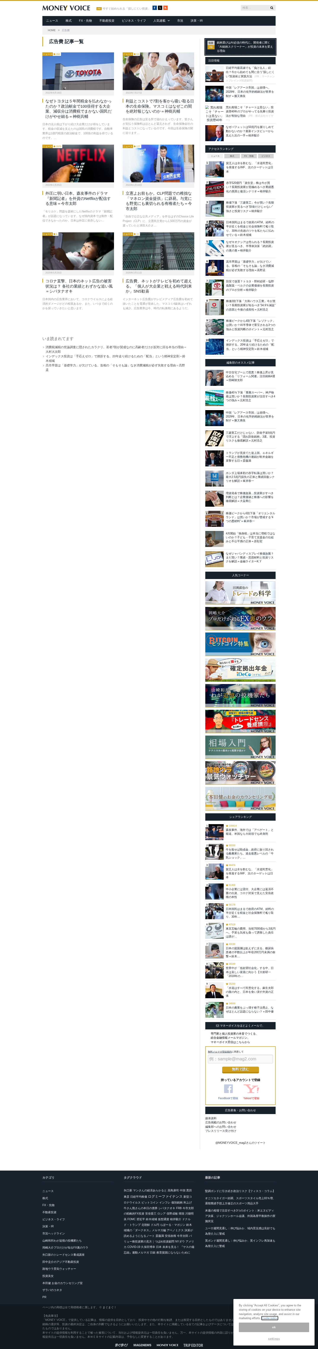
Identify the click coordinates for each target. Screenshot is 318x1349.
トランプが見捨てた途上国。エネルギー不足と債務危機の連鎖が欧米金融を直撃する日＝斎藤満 (250, 456)
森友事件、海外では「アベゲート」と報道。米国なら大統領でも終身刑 (250, 831)
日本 (159, 1247)
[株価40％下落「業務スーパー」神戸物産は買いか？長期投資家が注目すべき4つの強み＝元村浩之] (214, 398)
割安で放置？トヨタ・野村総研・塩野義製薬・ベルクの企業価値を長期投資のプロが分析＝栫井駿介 (250, 285)
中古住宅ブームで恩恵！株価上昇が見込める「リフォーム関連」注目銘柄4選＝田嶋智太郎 (250, 376)
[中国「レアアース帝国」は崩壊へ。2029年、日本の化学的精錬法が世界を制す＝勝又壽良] (214, 418)
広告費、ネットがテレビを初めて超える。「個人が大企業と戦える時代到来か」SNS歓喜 (159, 286)
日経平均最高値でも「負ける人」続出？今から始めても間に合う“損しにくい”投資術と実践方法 (250, 72)
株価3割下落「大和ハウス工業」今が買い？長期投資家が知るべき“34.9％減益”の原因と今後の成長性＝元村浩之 (250, 305)
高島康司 (173, 1190)
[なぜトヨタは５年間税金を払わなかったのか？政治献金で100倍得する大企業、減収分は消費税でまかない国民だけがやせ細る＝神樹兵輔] (78, 71)
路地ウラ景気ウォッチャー (59, 1268)
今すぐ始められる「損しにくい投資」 (127, 8)
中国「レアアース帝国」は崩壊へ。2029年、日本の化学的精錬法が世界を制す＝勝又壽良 (250, 92)
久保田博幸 (148, 1247)
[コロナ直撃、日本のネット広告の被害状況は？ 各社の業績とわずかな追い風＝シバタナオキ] (78, 251)
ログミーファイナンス (165, 1196)
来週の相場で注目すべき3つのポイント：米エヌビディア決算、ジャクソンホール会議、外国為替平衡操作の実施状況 (240, 1216)
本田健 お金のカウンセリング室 (62, 1283)
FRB (179, 1208)
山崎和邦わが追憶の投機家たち (62, 1240)
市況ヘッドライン (53, 1233)
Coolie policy (270, 1318)
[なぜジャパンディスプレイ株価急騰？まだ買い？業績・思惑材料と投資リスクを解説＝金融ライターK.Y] (214, 559)
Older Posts (114, 321)
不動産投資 (106, 20)
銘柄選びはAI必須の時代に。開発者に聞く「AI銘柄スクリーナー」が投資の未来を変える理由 (245, 46)
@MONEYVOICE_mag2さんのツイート (240, 1142)
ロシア (161, 1213)
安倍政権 (170, 1235)
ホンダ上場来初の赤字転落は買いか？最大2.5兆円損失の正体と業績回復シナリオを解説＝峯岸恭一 (250, 476)
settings (274, 1338)
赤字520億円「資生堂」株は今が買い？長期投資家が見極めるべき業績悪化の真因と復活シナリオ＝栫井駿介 (250, 187)
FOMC (131, 1219)
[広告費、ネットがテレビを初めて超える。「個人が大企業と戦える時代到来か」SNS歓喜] (158, 251)
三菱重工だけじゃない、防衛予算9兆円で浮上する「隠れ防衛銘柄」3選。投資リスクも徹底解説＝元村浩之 (250, 436)
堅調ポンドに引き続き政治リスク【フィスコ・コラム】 (240, 1191)
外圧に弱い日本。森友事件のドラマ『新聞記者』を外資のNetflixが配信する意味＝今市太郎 (78, 198)
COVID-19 (133, 1247)
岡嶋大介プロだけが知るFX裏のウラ (65, 1247)
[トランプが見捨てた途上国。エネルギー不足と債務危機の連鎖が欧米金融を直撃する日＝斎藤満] (214, 458)
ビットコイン (149, 1202)
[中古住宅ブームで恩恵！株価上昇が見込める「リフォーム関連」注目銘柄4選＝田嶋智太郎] (214, 378)
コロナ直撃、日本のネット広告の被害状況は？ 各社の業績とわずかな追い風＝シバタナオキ (79, 286)
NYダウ (180, 1241)
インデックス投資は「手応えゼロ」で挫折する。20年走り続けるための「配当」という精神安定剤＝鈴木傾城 (250, 345)
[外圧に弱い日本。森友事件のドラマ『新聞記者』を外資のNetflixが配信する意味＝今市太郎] (78, 163)
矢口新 (128, 1190)
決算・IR (197, 20)
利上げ (187, 1202)
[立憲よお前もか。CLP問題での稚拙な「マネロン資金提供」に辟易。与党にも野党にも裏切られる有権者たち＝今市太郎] (158, 163)
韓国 (181, 1213)
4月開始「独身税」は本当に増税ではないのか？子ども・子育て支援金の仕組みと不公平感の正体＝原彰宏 (250, 537)
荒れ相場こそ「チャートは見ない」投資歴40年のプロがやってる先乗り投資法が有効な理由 (250, 111)
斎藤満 (160, 1235)
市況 (180, 20)
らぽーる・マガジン (172, 1224)
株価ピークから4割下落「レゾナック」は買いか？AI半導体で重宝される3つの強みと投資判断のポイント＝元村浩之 (250, 325)
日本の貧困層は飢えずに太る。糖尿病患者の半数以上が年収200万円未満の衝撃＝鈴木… (250, 952)
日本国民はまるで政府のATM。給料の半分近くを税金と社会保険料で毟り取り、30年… (250, 912)
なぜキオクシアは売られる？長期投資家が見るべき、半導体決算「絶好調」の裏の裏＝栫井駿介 (250, 246)
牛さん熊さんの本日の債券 (140, 1208)
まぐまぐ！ (110, 1307)
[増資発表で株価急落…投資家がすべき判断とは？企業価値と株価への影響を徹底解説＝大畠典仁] (214, 499)
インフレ (164, 1202)
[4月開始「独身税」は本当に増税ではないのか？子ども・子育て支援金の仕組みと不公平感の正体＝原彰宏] (214, 539)
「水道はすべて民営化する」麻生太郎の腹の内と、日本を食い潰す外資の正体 (250, 991)
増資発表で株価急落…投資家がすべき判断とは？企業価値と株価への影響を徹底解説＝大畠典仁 (250, 497)
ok (274, 1327)
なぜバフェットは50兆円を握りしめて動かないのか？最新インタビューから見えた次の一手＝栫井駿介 (250, 131)
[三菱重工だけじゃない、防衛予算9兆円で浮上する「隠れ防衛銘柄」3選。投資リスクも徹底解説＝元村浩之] (214, 438)
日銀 (153, 1252)
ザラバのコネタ (52, 1290)
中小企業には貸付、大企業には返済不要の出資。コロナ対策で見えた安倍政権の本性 (250, 893)
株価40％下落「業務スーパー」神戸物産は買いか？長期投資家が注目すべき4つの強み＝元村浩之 (250, 396)
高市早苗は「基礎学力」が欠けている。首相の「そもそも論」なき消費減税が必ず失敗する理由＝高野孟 (250, 266)
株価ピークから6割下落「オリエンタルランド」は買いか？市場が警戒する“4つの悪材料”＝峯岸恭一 (250, 517)
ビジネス (266, 156)
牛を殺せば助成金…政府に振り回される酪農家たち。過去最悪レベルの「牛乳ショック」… (250, 853)
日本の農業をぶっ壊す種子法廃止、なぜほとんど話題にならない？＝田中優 (250, 1009)
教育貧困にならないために (173, 1252)
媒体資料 (211, 1118)
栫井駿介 (175, 1219)
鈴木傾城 (151, 1219)
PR (44, 1297)
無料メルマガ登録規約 (220, 1051)
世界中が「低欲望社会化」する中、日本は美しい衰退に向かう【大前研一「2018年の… (250, 971)
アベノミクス (175, 1230)
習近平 (141, 1219)
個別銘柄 (177, 1202)
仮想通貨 (163, 1219)
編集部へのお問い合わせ (220, 1126)
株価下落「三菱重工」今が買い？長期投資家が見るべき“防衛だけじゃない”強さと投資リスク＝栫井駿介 (250, 207)
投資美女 (48, 1276)
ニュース (52, 20)
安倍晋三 (150, 1213)
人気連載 (159, 20)
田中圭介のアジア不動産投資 (60, 1261)
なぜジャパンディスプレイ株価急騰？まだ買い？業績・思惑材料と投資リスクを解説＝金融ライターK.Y (250, 557)
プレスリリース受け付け (220, 1130)
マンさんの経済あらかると (150, 1190)
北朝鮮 (145, 1224)
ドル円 (155, 1224)
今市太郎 (182, 1235)
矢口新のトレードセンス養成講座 (63, 1254)
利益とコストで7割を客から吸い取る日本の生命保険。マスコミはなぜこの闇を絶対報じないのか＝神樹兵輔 (160, 106)
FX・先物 (85, 20)
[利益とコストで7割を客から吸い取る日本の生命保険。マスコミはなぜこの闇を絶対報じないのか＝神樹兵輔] (158, 71)
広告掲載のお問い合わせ (220, 1122)
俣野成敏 (172, 1213)
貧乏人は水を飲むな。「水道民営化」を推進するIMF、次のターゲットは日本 (250, 167)
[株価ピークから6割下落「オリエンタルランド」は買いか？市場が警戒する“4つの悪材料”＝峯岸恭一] (214, 519)
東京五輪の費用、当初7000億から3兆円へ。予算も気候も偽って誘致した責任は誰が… (251, 932)
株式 (69, 20)
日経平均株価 (138, 1196)
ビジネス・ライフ (134, 20)
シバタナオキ (166, 1208)
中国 (182, 1190)
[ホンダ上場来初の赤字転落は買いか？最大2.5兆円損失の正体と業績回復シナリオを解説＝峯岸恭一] (214, 479)
